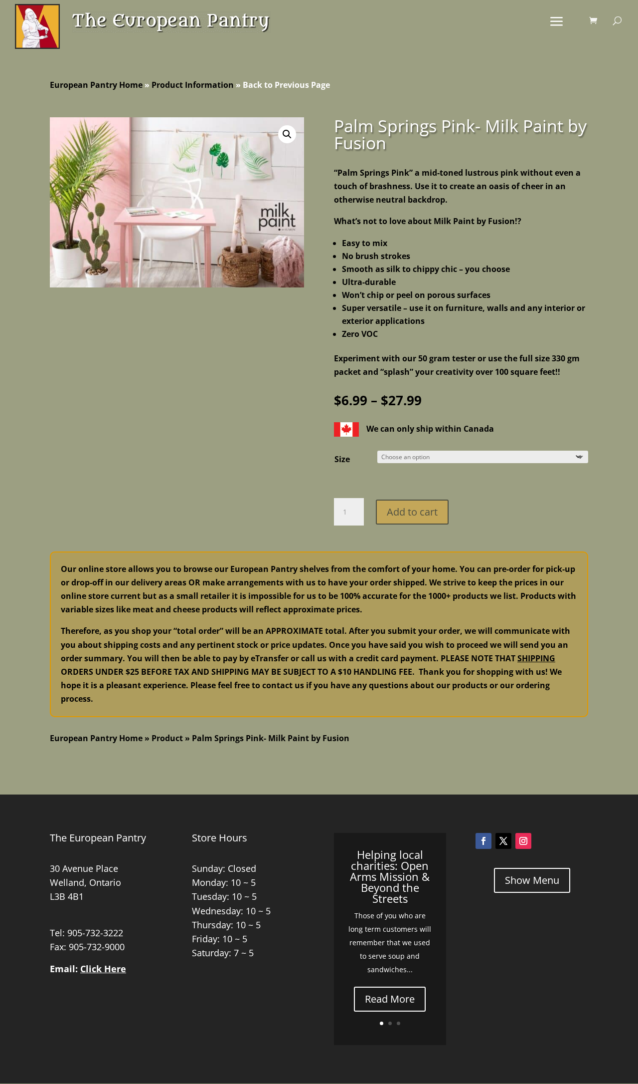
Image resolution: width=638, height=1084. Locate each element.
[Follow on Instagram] (523, 841)
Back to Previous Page (286, 84)
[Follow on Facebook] (483, 841)
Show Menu (532, 880)
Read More (390, 999)
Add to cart (412, 512)
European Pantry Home (96, 84)
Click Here (103, 969)
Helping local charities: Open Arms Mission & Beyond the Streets (390, 876)
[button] (287, 134)
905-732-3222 (95, 933)
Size (342, 459)
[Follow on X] (503, 841)
